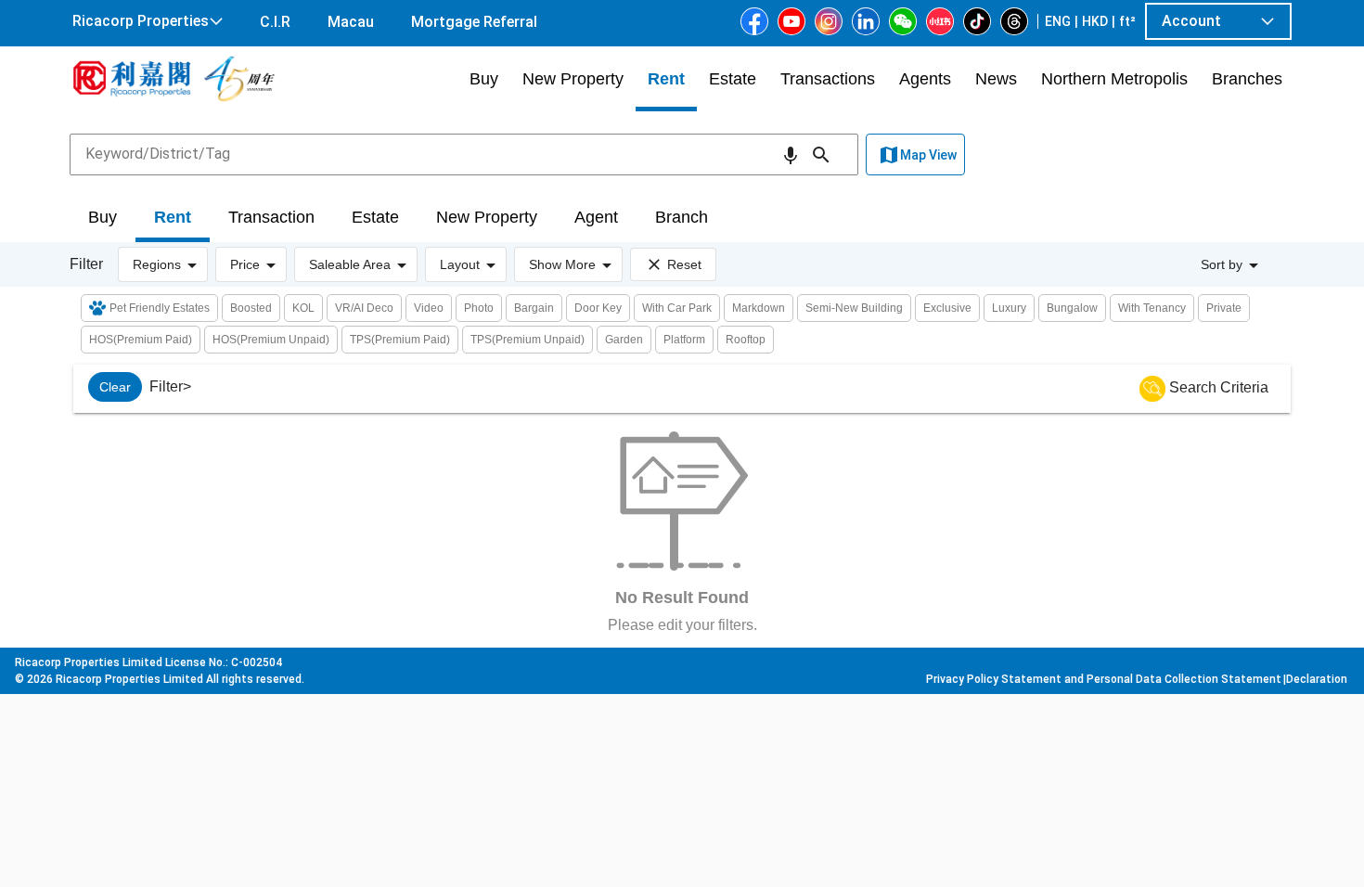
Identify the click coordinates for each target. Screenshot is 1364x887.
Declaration (1316, 679)
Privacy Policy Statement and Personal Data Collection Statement (1103, 679)
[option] (115, 387)
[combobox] (464, 154)
